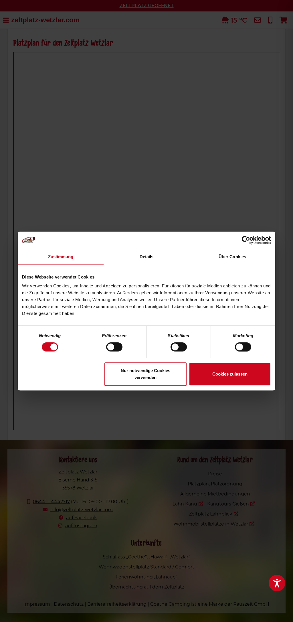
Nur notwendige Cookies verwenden (145, 374)
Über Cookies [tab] (232, 256)
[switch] (114, 347)
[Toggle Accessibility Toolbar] (277, 583)
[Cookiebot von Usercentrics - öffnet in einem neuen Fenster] (246, 240)
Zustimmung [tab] (61, 256)
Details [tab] (147, 256)
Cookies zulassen (230, 374)
